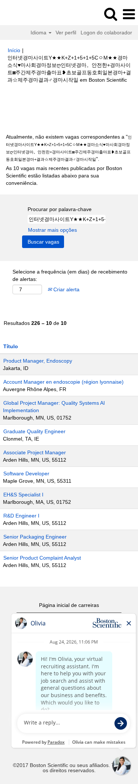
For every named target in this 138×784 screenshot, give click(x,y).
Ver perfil (66, 32)
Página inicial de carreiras (69, 605)
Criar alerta (65, 289)
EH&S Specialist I (23, 495)
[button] (129, 14)
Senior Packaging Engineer (35, 537)
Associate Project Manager (34, 452)
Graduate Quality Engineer (34, 431)
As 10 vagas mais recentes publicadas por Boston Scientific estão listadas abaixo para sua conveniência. (64, 175)
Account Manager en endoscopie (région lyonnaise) (63, 382)
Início (14, 50)
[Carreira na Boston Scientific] (26, 14)
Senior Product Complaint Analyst (42, 558)
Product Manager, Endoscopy (37, 361)
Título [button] (10, 346)
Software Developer (26, 473)
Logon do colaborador (106, 32)
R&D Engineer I (21, 516)
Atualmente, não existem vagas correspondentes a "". (69, 148)
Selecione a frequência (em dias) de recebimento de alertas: (70, 275)
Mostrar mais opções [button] (52, 230)
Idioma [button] (39, 32)
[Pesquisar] (110, 14)
